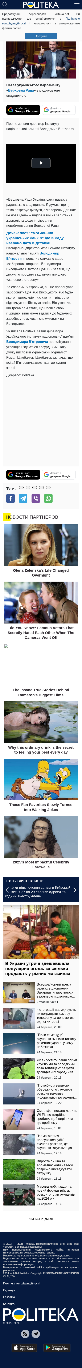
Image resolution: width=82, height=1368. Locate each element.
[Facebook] (10, 498)
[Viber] (36, 498)
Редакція (9, 1290)
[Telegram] (23, 498)
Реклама (9, 1297)
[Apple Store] (24, 1347)
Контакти (9, 1303)
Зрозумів (41, 36)
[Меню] (76, 4)
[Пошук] (5, 4)
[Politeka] (41, 5)
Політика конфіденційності (21, 1283)
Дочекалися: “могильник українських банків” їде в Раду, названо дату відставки (35, 238)
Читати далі (41, 1219)
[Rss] (25, 1334)
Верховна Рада (21, 90)
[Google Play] (57, 1347)
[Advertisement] (41, 421)
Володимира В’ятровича (27, 342)
